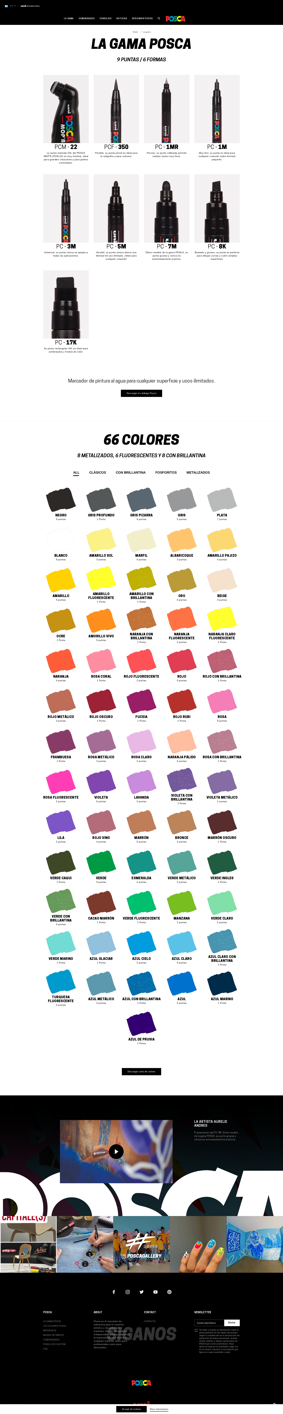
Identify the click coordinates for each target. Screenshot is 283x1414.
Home (135, 32)
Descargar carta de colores (141, 1071)
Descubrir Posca (142, 19)
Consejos (106, 19)
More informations (159, 1409)
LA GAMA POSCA (52, 1321)
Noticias (121, 19)
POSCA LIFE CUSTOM (54, 1344)
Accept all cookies (131, 1409)
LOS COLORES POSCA (54, 1326)
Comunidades (87, 19)
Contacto (150, 1321)
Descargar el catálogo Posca (141, 393)
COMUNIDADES (51, 1340)
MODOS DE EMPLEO (53, 1335)
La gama (69, 19)
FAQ (45, 1349)
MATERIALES (49, 1331)
